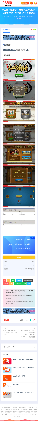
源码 (5, 45)
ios (4, 280)
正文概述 (6, 30)
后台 (27, 50)
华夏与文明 (16, 384)
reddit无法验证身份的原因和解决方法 (24, 359)
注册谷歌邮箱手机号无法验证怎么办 (23, 392)
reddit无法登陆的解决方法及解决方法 (24, 367)
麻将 (29, 283)
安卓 (13, 280)
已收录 (19, 18)
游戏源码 (6, 283)
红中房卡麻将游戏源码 (9, 50)
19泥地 (7, 301)
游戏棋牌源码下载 (28, 280)
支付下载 (19, 257)
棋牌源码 (19, 280)
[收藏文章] (27, 320)
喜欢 (6, 320)
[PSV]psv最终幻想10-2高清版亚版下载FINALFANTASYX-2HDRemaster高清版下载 (28, 334)
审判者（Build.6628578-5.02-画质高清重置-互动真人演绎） (10, 333)
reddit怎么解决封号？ (19, 376)
